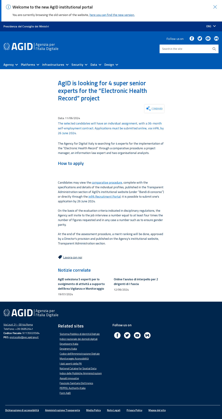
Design (109, 64)
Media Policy (93, 410)
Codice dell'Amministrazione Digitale (80, 354)
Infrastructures (53, 64)
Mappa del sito (157, 410)
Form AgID (65, 393)
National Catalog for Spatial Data (78, 368)
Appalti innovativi (69, 378)
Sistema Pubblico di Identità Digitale (80, 334)
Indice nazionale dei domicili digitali (78, 339)
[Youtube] (208, 38)
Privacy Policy (134, 410)
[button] (215, 7)
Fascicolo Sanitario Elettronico (76, 383)
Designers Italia (68, 349)
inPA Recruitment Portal (104, 196)
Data (94, 64)
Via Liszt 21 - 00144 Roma (18, 325)
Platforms (28, 64)
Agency (8, 64)
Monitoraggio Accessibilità (74, 359)
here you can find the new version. (112, 14)
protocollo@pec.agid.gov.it (24, 337)
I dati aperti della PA (71, 364)
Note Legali (113, 410)
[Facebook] (192, 38)
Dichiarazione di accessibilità (22, 410)
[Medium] (216, 38)
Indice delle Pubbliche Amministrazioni (81, 373)
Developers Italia (69, 344)
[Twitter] (200, 38)
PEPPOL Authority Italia (73, 388)
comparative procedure (107, 182)
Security (77, 64)
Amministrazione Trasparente (62, 410)
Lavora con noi (72, 257)
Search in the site (172, 48)
